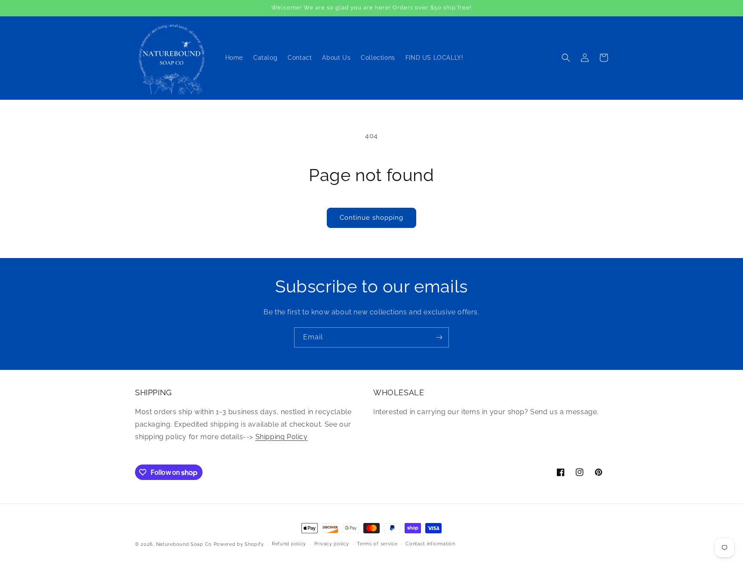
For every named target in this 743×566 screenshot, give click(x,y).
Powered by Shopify (239, 544)
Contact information (430, 544)
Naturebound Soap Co (184, 544)
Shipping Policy (281, 437)
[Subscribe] (439, 337)
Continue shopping (371, 217)
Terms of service (377, 544)
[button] (565, 57)
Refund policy (289, 544)
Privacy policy (331, 544)
